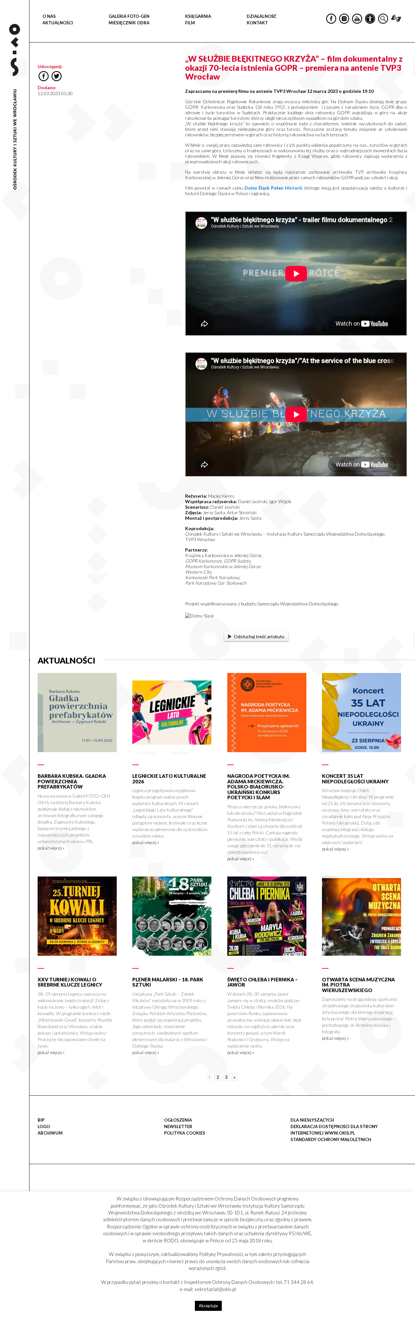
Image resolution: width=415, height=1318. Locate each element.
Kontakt (257, 22)
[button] (406, 66)
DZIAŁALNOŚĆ (262, 16)
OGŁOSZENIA (178, 1120)
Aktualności (57, 22)
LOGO (44, 1126)
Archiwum (50, 1133)
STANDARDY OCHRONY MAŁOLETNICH (330, 1139)
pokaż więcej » (51, 848)
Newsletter (178, 1126)
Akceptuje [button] (208, 1305)
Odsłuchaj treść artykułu (259, 636)
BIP (41, 1120)
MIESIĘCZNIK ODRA (129, 22)
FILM (190, 22)
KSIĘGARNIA (198, 16)
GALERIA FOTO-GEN (129, 16)
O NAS (49, 16)
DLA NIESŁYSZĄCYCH (312, 1120)
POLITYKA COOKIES (184, 1133)
